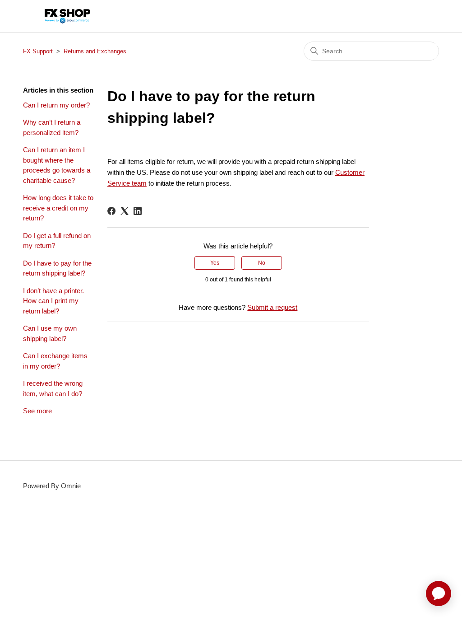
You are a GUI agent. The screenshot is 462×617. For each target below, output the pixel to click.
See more (37, 411)
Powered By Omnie (52, 486)
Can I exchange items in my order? (55, 361)
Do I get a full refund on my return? (57, 241)
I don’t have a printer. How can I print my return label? (53, 301)
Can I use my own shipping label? (50, 333)
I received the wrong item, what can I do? (53, 388)
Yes (214, 263)
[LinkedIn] (138, 211)
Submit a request (272, 307)
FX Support (38, 51)
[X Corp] (124, 211)
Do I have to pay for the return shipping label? (57, 268)
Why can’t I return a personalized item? (51, 127)
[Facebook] (111, 211)
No (261, 263)
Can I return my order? (56, 105)
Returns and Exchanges (95, 51)
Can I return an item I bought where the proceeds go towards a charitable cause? (56, 165)
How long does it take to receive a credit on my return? (58, 208)
